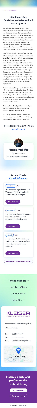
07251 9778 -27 (18, 337)
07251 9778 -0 (17, 334)
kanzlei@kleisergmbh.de (21, 340)
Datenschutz (23, 405)
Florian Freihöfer (18, 150)
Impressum (13, 405)
